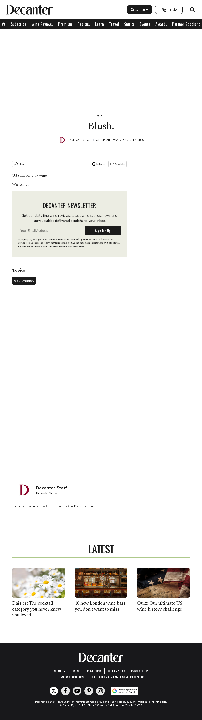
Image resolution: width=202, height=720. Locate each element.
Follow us (100, 164)
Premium (65, 24)
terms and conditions (71, 677)
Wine (100, 116)
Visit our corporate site (152, 701)
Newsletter (120, 164)
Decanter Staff (81, 140)
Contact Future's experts (86, 671)
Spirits (129, 24)
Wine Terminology (24, 281)
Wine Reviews (42, 24)
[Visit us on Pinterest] (88, 691)
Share (21, 164)
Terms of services (58, 240)
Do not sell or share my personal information (117, 677)
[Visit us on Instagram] (100, 691)
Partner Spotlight (186, 24)
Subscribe (138, 9)
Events (145, 24)
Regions (84, 24)
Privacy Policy (139, 671)
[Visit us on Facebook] (65, 691)
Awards (161, 24)
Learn (99, 24)
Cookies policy (116, 671)
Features (138, 140)
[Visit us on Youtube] (77, 691)
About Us (59, 671)
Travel (114, 24)
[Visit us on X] (54, 691)
